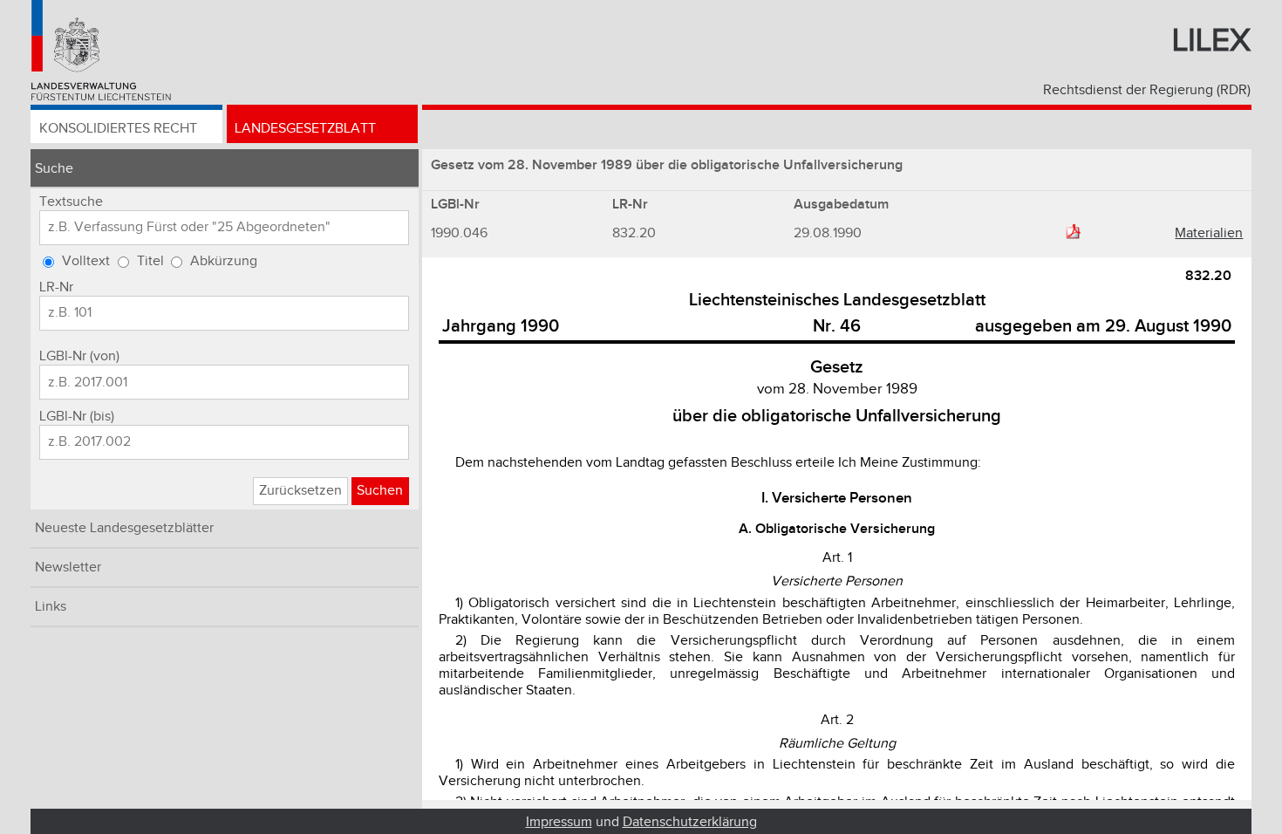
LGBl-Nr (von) (79, 356)
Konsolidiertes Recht (118, 128)
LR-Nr (56, 287)
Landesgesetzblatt (305, 128)
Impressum (559, 822)
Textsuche (71, 202)
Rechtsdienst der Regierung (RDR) (1147, 90)
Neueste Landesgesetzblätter (124, 528)
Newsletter (68, 567)
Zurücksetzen (300, 490)
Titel (150, 261)
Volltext (86, 261)
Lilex (1211, 41)
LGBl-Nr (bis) (76, 416)
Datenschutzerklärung (690, 822)
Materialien (1209, 233)
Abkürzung (223, 261)
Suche (54, 169)
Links (50, 606)
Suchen (380, 490)
